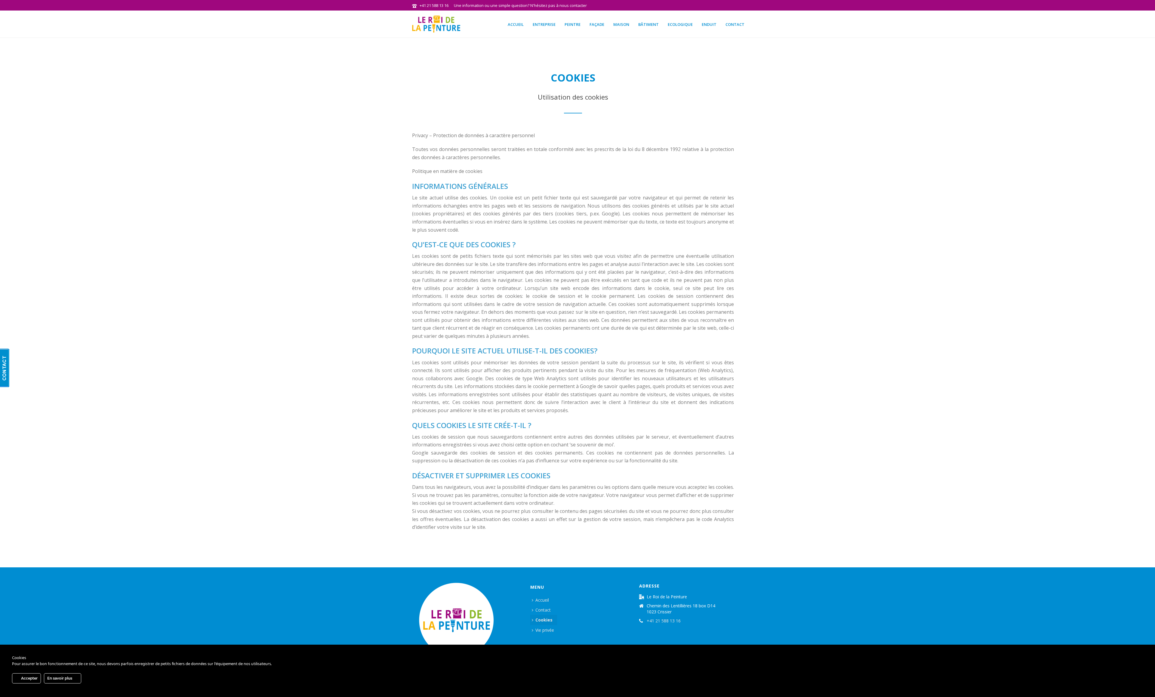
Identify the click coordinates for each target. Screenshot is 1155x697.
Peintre (573, 24)
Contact (734, 24)
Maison (621, 24)
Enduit (709, 24)
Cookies (544, 620)
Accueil (516, 24)
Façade (597, 24)
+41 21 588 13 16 (434, 5)
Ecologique (680, 24)
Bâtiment (648, 24)
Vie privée (544, 630)
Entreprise (544, 24)
